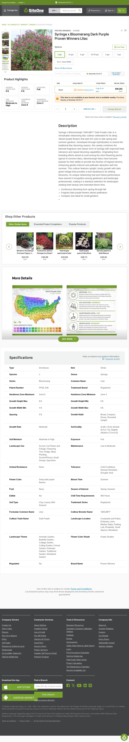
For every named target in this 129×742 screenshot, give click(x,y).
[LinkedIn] (85, 686)
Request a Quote (119, 117)
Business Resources (75, 625)
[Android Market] (16, 697)
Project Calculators (74, 663)
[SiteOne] (34, 13)
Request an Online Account (13, 646)
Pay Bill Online (40, 636)
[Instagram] (91, 686)
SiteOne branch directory (44, 700)
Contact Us (6, 625)
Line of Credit (39, 632)
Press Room (104, 639)
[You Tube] (80, 686)
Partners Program (41, 657)
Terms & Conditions (9, 721)
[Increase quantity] (74, 109)
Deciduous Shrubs (44, 25)
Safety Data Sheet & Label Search (80, 646)
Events (69, 639)
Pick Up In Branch (9, 636)
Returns (5, 632)
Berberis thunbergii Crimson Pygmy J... (25, 252)
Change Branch (114, 109)
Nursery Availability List (76, 670)
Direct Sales (7, 629)
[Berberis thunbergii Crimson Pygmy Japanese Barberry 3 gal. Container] (25, 241)
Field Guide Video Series (76, 660)
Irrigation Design (40, 629)
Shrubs (32, 25)
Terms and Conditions (81, 589)
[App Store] (16, 687)
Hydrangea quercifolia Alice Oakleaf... (84, 252)
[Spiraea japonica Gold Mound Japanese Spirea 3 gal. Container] (103, 241)
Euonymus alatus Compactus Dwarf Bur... (45, 252)
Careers (102, 632)
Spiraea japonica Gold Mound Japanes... (104, 252)
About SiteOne (40, 625)
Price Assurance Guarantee (77, 653)
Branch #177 (89, 90)
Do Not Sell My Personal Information (47, 721)
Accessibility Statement (11, 653)
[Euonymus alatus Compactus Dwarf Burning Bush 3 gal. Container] (44, 241)
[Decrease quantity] (57, 109)
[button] (21, 3)
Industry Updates (106, 646)
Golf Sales (6, 643)
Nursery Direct (40, 646)
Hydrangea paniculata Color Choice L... (64, 252)
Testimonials (7, 650)
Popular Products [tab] (77, 224)
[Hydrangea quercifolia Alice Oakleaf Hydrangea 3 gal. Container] (84, 241)
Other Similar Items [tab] (18, 224)
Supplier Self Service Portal (45, 653)
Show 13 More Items (63, 68)
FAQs (4, 639)
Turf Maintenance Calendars (78, 667)
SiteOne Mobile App (10, 657)
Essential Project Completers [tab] (48, 224)
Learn (68, 649)
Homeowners (71, 642)
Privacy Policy (25, 721)
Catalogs (70, 635)
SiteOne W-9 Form (42, 639)
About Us (102, 625)
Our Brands (103, 636)
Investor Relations (106, 629)
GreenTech (38, 643)
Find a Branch (41, 680)
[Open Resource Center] (124, 737)
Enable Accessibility (8, 3)
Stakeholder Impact (107, 643)
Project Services (41, 650)
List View (120, 47)
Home (4, 25)
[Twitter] (74, 686)
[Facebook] (68, 686)
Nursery (24, 25)
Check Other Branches (116, 73)
